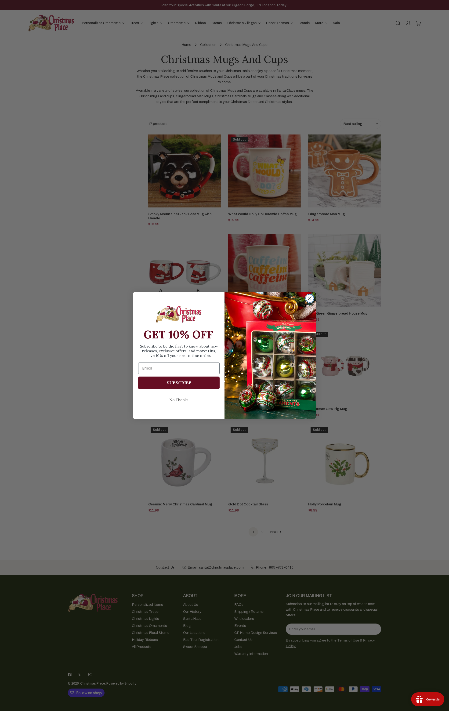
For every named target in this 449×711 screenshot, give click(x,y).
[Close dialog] (310, 298)
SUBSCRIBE (179, 382)
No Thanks (178, 399)
